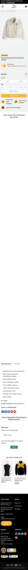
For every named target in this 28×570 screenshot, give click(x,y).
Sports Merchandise (11, 11)
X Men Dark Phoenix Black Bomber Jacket (20, 480)
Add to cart (14, 95)
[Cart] (26, 6)
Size (2, 84)
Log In (14, 447)
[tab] (6, 364)
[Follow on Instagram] (5, 411)
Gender (3, 77)
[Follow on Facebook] (2, 411)
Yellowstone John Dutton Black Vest (6, 479)
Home (2, 11)
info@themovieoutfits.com (15, 403)
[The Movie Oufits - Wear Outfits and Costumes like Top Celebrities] (14, 6)
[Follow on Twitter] (8, 411)
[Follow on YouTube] (14, 411)
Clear (25, 76)
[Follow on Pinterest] (11, 411)
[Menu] (2, 6)
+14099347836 (11, 407)
